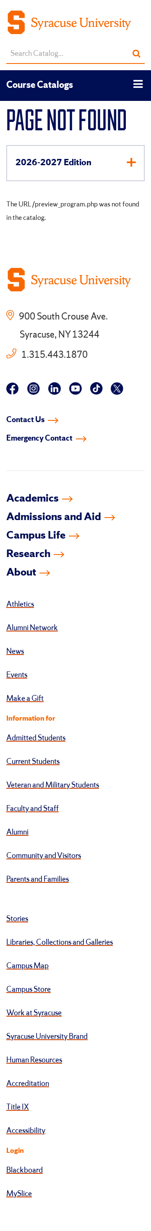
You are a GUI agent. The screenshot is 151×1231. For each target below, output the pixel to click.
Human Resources (34, 1060)
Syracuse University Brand (47, 1037)
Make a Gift (25, 699)
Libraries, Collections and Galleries (59, 943)
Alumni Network (32, 628)
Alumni (17, 832)
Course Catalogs (39, 85)
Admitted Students (35, 738)
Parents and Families (37, 879)
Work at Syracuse (34, 1013)
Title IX (17, 1107)
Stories (17, 919)
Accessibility (25, 1131)
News (15, 652)
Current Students (33, 762)
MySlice (19, 1194)
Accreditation (27, 1084)
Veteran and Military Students (52, 785)
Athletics (20, 605)
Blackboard (24, 1170)
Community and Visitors (43, 856)
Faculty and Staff (32, 809)
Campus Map (27, 966)
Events (16, 675)
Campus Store (28, 990)
